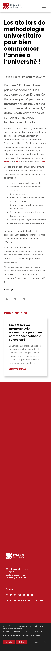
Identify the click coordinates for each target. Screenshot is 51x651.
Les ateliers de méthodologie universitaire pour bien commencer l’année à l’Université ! (25, 332)
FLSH (42, 161)
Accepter (9, 642)
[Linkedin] (24, 595)
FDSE (6, 161)
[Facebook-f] (7, 595)
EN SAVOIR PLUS (17, 368)
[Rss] (32, 595)
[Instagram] (15, 595)
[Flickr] (28, 595)
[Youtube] (20, 595)
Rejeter (22, 642)
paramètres (35, 635)
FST (18, 161)
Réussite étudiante (33, 77)
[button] (43, 6)
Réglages (35, 642)
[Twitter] (11, 595)
